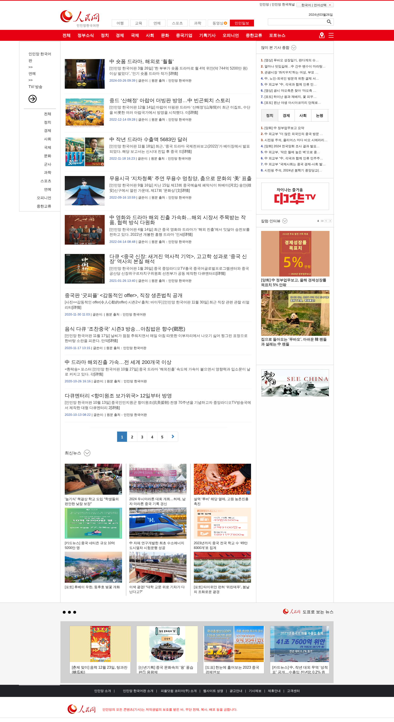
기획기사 (207, 35)
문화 (165, 35)
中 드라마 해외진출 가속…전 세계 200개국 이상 (118, 362)
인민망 (264, 4)
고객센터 (293, 691)
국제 (135, 35)
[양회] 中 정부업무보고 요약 (284, 128)
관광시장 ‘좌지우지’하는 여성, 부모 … (291, 72)
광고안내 (236, 691)
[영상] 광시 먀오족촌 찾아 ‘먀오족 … (290, 90)
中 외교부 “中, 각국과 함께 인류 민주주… (293, 158)
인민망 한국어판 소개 (138, 691)
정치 (105, 35)
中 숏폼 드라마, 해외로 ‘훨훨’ (141, 61)
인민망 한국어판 (180, 80)
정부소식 (86, 35)
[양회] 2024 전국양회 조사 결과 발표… (292, 146)
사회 (150, 35)
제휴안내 (274, 691)
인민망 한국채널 (283, 4)
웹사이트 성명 (213, 691)
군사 (47, 164)
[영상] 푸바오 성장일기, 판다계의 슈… (291, 60)
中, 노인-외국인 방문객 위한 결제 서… (291, 78)
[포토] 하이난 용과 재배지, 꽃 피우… (290, 96)
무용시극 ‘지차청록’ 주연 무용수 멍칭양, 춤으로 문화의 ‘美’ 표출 (180, 178)
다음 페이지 (173, 437)
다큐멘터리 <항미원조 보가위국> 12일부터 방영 (118, 396)
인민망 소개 (102, 691)
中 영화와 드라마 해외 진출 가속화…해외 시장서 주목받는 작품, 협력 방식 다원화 (177, 220)
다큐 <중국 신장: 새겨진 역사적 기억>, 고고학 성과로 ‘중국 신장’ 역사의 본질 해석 (178, 259)
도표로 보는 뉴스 (318, 612)
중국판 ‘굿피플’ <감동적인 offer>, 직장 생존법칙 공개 (124, 295)
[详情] (173, 73)
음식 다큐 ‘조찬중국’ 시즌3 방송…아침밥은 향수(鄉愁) (125, 329)
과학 (47, 172)
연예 (32, 73)
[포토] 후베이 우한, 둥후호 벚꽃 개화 (92, 587)
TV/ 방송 (35, 87)
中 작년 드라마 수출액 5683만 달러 (148, 139)
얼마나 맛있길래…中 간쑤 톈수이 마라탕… (295, 66)
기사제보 (255, 691)
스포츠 (45, 181)
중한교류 (254, 35)
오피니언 (231, 35)
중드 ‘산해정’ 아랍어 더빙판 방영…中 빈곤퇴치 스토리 (169, 100)
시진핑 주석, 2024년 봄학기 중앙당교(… (293, 170)
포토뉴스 (277, 35)
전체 (66, 35)
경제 (120, 35)
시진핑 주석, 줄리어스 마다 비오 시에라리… (295, 140)
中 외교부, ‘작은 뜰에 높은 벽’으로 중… (292, 152)
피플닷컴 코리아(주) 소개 (178, 691)
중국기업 (184, 35)
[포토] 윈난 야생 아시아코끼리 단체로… (292, 102)
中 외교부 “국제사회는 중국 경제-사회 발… (295, 164)
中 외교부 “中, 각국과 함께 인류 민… (290, 84)
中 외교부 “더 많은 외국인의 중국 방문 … (293, 134)
